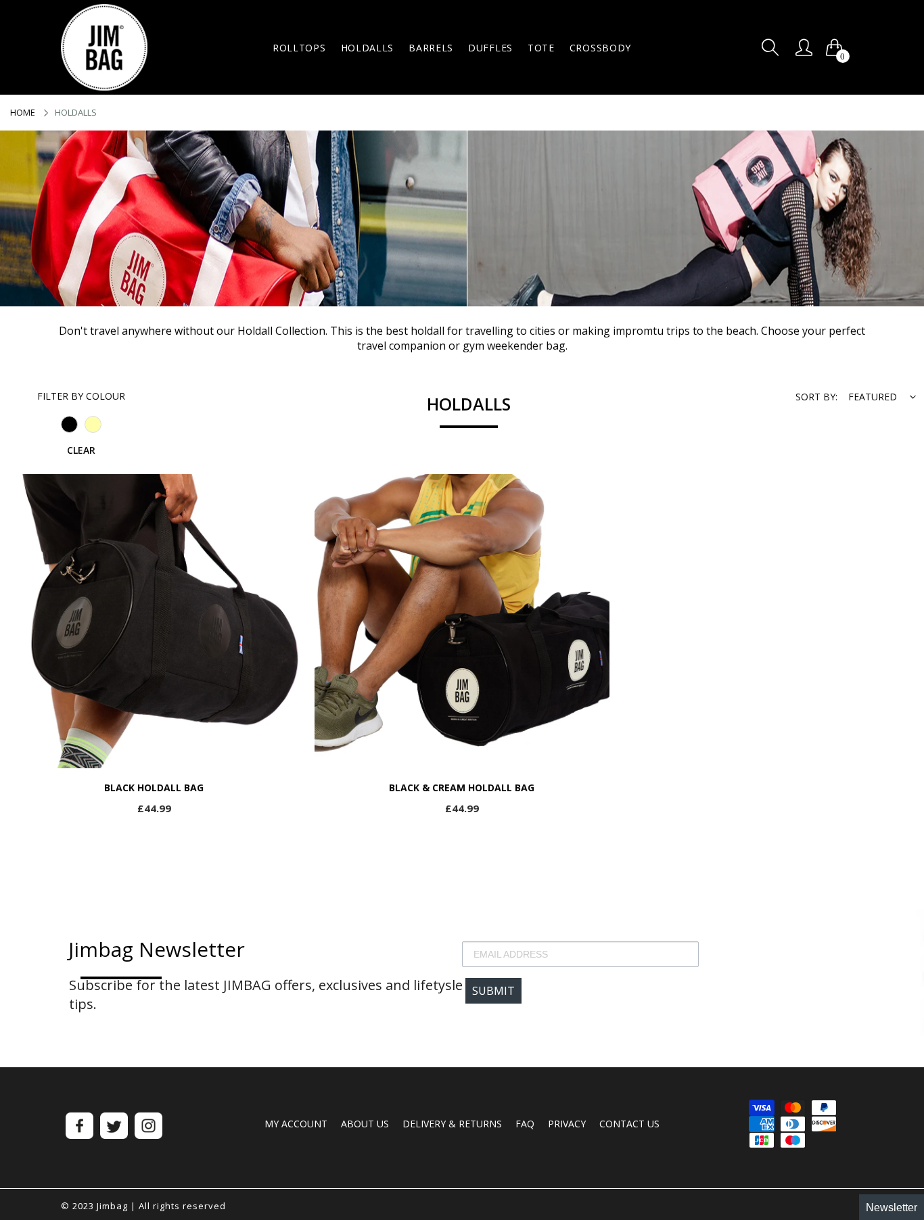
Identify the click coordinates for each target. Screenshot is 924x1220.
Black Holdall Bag (154, 788)
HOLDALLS (367, 47)
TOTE (541, 47)
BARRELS (431, 47)
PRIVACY (567, 1123)
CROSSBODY (600, 47)
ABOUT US (365, 1123)
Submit (493, 990)
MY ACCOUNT (295, 1123)
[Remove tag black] (69, 424)
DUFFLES (490, 47)
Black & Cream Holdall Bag (461, 788)
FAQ (524, 1123)
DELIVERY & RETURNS (452, 1123)
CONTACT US (629, 1123)
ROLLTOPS (299, 47)
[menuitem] (299, 48)
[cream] (93, 424)
